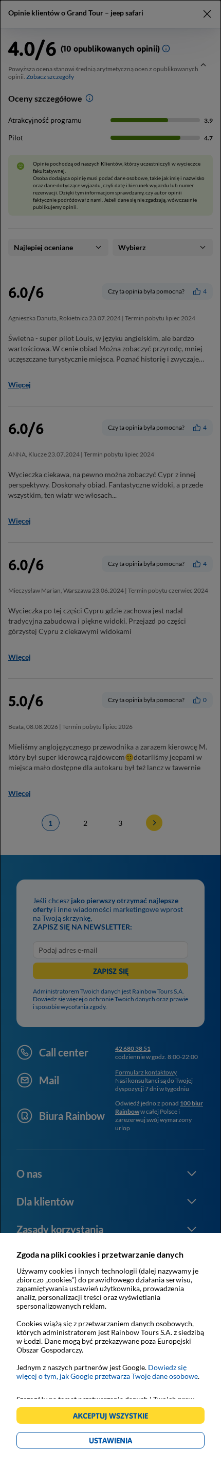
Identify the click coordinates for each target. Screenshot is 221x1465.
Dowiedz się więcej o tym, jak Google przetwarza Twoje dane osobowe (107, 1371)
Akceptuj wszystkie (115, 1417)
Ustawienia (128, 1442)
